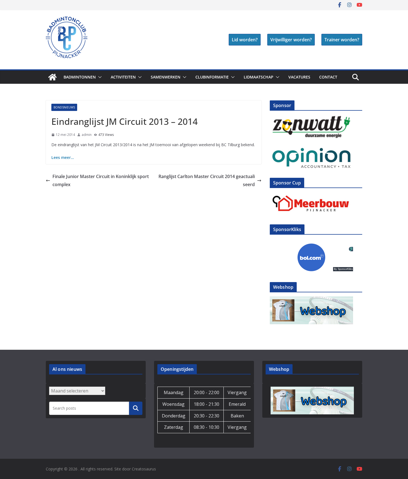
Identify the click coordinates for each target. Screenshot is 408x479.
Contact (328, 77)
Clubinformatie (212, 77)
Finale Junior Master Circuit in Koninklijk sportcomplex (100, 180)
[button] (99, 77)
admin (87, 134)
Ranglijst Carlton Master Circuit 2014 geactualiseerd (206, 180)
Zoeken (135, 408)
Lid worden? (245, 40)
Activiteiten (123, 77)
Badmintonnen (80, 77)
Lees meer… (62, 157)
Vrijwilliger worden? (291, 40)
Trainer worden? (341, 40)
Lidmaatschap (258, 77)
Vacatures (299, 77)
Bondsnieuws (64, 107)
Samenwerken (165, 77)
